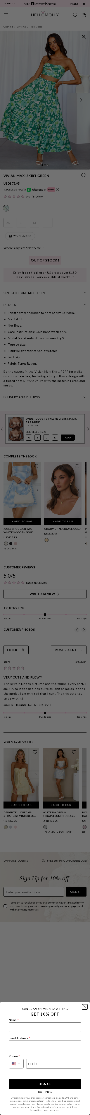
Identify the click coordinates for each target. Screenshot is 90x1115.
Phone (14, 1056)
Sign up (45, 1084)
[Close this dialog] (84, 1006)
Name (14, 1020)
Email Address (19, 1038)
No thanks (45, 1091)
